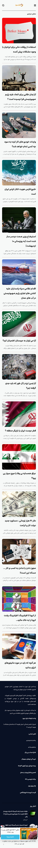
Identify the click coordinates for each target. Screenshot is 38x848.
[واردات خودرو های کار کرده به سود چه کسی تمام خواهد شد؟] (19, 125)
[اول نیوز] (19, 5)
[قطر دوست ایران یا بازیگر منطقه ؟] (19, 414)
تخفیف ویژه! (10, 837)
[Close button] (36, 826)
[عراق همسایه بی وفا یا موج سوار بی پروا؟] (19, 457)
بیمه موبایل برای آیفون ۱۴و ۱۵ (27, 766)
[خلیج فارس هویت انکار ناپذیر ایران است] (19, 172)
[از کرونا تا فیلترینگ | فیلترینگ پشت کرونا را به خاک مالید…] (19, 599)
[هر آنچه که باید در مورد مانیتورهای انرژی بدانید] (19, 646)
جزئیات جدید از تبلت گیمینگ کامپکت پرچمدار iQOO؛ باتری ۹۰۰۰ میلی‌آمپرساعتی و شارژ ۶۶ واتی (15, 814)
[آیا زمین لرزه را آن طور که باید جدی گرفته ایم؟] (19, 367)
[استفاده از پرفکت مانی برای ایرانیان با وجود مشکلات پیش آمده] (19, 30)
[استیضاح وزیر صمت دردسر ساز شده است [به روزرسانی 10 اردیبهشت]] (19, 220)
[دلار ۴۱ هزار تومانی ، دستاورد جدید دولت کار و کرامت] (19, 504)
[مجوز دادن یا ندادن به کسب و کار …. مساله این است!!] (19, 551)
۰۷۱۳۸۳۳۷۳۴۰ (31, 741)
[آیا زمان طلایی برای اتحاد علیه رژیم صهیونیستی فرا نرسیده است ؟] (19, 78)
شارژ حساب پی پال (30, 752)
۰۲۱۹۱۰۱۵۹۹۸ (32, 747)
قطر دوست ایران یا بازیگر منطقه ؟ (20, 431)
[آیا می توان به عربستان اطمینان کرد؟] (19, 324)
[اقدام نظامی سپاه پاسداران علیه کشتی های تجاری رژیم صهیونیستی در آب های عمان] (19, 272)
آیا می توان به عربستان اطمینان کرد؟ (19, 341)
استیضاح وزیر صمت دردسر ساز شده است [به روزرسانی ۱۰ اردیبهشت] (21, 241)
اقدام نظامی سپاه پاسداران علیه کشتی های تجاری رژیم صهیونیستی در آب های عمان (20, 293)
